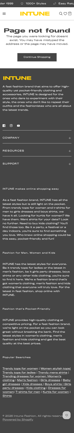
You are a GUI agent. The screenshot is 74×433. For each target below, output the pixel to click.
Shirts (7, 396)
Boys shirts (54, 384)
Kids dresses (32, 384)
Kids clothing (35, 388)
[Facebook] (4, 125)
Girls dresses (50, 380)
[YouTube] (18, 125)
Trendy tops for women (20, 369)
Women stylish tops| (56, 369)
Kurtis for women (56, 392)
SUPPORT (11, 164)
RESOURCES (13, 151)
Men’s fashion (27, 380)
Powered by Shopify (18, 420)
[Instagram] (11, 125)
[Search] (61, 13)
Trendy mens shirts (52, 373)
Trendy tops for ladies (19, 373)
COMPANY (11, 138)
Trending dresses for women (25, 376)
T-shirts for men (27, 392)
